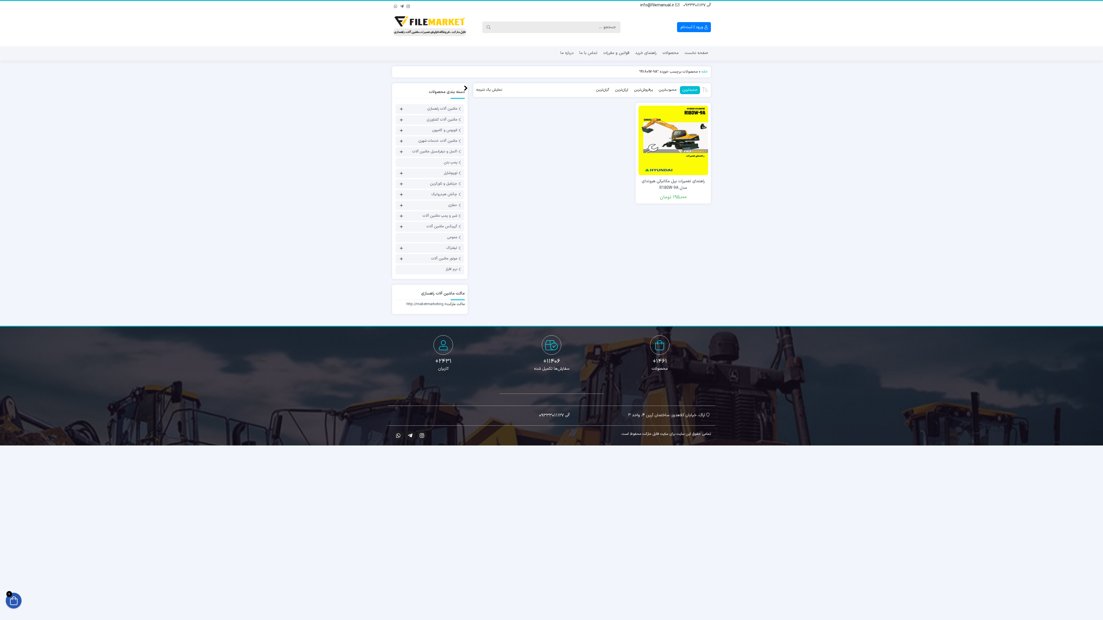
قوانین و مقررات (616, 53)
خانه (704, 72)
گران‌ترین (602, 90)
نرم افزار (451, 269)
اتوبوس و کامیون (444, 130)
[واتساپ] (395, 5)
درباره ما (567, 53)
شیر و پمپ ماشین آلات (440, 216)
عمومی (452, 237)
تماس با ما (588, 53)
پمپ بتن (450, 162)
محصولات (670, 53)
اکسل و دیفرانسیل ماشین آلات (434, 152)
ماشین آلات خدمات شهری (437, 141)
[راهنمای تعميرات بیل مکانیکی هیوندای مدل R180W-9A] (673, 140)
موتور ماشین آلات (444, 258)
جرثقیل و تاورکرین (443, 184)
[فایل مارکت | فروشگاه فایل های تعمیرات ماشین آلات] (430, 27)
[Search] (488, 27)
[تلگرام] (402, 5)
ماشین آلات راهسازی (442, 109)
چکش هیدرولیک (444, 194)
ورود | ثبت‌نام (692, 27)
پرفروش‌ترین (643, 90)
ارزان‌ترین (621, 90)
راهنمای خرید (646, 53)
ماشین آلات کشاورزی (442, 120)
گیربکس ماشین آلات (442, 227)
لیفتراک (451, 248)
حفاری (452, 205)
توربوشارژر (450, 173)
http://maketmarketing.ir (426, 304)
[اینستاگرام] (408, 5)
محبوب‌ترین (667, 90)
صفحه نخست (696, 53)
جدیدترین (690, 90)
